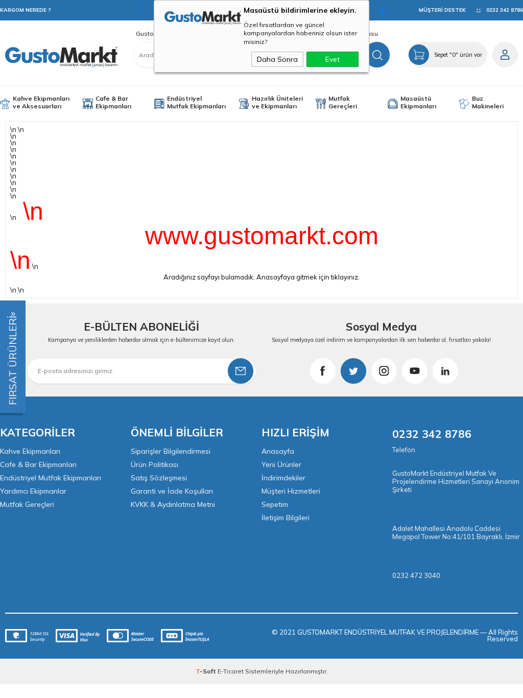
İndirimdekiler (283, 477)
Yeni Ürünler (281, 464)
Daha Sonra (277, 59)
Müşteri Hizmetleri (291, 491)
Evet (332, 59)
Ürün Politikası (154, 464)
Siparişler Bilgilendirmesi (170, 451)
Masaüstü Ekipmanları (418, 102)
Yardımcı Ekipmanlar (33, 491)
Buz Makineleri (488, 102)
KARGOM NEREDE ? (25, 10)
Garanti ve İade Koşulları (172, 491)
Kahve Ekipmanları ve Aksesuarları (41, 102)
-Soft (207, 671)
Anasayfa (278, 451)
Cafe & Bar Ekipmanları (113, 102)
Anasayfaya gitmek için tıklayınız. (308, 277)
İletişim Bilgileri (286, 517)
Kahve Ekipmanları (30, 451)
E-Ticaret (231, 671)
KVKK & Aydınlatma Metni (173, 504)
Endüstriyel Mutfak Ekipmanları (196, 102)
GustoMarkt (153, 34)
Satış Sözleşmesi (159, 477)
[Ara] (377, 54)
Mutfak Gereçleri (342, 102)
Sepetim (275, 504)
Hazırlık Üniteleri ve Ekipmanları (277, 102)
